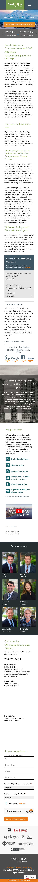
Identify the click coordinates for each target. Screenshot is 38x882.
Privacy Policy (27, 868)
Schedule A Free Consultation (19, 24)
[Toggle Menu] (29, 4)
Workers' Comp (13, 531)
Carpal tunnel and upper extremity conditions (20, 477)
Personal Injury (13, 534)
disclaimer (22, 804)
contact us (28, 268)
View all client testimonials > (14, 342)
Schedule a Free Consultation (16, 819)
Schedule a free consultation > (19, 880)
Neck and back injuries (19, 471)
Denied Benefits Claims (19, 459)
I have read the (17, 804)
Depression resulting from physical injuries (20, 491)
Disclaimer (10, 868)
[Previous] (2, 33)
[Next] (35, 33)
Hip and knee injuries (19, 484)
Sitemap (18, 868)
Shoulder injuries (17, 465)
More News (10, 296)
